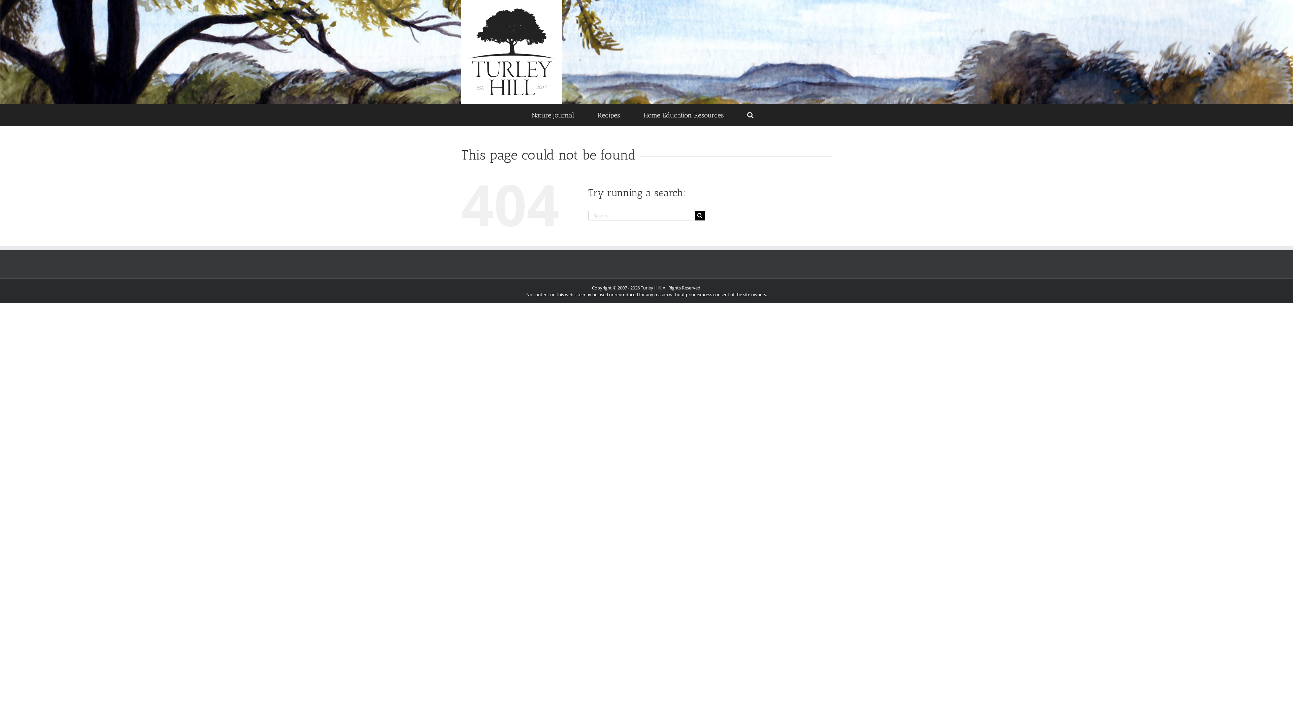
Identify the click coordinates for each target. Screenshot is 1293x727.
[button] (750, 115)
